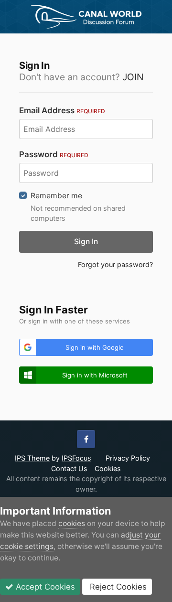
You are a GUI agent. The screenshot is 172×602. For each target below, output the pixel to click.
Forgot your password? (115, 264)
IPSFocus (76, 458)
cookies (71, 523)
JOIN (132, 77)
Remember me (56, 195)
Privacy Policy (128, 458)
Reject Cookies (117, 586)
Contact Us (69, 468)
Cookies (108, 468)
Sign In (86, 241)
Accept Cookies (44, 586)
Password (53, 154)
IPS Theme (32, 458)
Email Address (62, 110)
